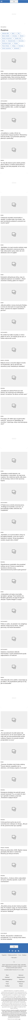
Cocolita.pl (7, 986)
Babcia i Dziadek (5, 360)
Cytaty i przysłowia (6, 48)
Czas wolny (21, 40)
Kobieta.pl (7, 977)
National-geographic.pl (7, 979)
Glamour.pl (21, 975)
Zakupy (13, 45)
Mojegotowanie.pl (21, 977)
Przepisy (16, 43)
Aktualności (16, 48)
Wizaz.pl (21, 983)
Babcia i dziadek (5, 35)
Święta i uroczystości (7, 38)
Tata (19, 33)
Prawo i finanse (5, 45)
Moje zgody (14, 957)
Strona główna (3, 26)
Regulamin (4, 955)
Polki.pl (7, 981)
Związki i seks (18, 38)
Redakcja (24, 955)
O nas (19, 955)
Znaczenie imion (11, 40)
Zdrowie (22, 35)
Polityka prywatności (12, 955)
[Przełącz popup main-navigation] (1, 1)
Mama (13, 33)
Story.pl (20, 986)
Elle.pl (7, 975)
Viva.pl (7, 983)
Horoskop (15, 35)
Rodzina (3, 388)
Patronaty (21, 45)
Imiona (3, 40)
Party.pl (20, 979)
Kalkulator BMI (5, 33)
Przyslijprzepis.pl (20, 981)
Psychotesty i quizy (6, 43)
